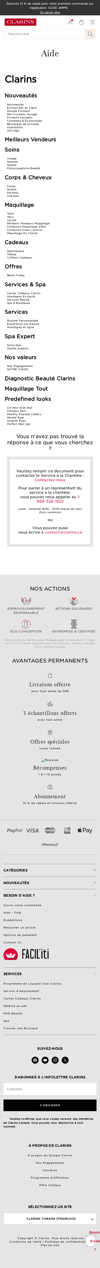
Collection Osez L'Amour (24, 230)
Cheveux (13, 196)
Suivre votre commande (22, 905)
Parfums (13, 192)
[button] (91, 1241)
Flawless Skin (16, 411)
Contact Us (12, 942)
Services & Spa (25, 284)
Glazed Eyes (15, 417)
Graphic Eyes (16, 420)
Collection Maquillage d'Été (26, 226)
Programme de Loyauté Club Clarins (32, 983)
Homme (12, 161)
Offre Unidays (50, 1185)
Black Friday (16, 275)
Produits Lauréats (19, 117)
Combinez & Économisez (24, 120)
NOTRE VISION (17, 369)
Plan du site (50, 1245)
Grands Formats (18, 111)
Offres (13, 266)
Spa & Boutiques (18, 303)
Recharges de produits (23, 124)
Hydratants (15, 127)
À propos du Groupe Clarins (50, 1155)
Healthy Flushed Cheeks (24, 414)
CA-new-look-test (20, 407)
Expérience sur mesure (23, 324)
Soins (12, 150)
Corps (11, 186)
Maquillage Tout (26, 389)
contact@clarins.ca (63, 532)
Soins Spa (14, 345)
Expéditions (12, 920)
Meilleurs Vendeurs (31, 139)
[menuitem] (70, 22)
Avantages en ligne (20, 327)
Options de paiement (20, 935)
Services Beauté (18, 299)
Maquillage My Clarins (22, 233)
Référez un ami (15, 1006)
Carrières (50, 1170)
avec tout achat (50, 719)
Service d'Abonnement (21, 991)
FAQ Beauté (12, 1013)
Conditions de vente (25, 1241)
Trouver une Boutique (20, 1028)
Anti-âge (13, 130)
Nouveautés (21, 95)
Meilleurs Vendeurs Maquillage (28, 223)
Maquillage (19, 205)
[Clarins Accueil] (20, 22)
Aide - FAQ (12, 912)
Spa (6, 1020)
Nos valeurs (21, 357)
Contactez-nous (50, 480)
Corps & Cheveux (28, 177)
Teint (10, 213)
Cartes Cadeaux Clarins (23, 293)
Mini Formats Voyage (22, 114)
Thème (11, 254)
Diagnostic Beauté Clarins (40, 378)
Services (16, 312)
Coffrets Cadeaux (19, 257)
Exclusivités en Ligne (22, 107)
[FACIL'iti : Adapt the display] (26, 954)
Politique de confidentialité (67, 1241)
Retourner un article (19, 927)
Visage (12, 158)
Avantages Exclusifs (21, 296)
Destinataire (15, 251)
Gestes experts (17, 348)
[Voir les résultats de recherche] (90, 34)
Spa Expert (20, 336)
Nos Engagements (20, 366)
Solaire (12, 165)
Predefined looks (28, 399)
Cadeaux (16, 242)
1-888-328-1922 (58, 499)
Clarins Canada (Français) (51, 1218)
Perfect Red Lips (19, 424)
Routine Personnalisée (22, 320)
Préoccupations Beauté (23, 168)
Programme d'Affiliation (50, 1177)
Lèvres (11, 220)
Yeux (10, 217)
